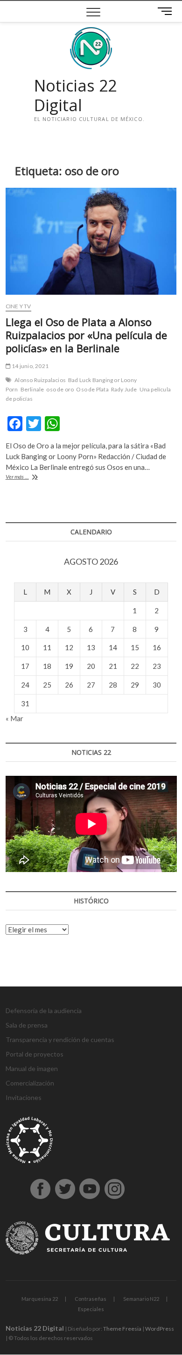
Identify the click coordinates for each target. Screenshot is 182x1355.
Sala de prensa (27, 1025)
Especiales (91, 1309)
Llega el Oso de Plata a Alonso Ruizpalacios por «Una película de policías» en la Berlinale (86, 335)
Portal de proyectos (34, 1054)
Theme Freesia (122, 1328)
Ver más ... (31, 477)
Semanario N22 (141, 1299)
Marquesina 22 (39, 1299)
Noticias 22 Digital (75, 95)
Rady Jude (124, 389)
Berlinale (32, 389)
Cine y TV (18, 306)
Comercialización (30, 1083)
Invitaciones (24, 1097)
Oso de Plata (92, 389)
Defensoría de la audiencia (44, 1010)
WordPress (159, 1328)
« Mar (14, 718)
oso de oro (60, 389)
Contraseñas (90, 1299)
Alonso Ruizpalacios (40, 379)
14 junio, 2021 (30, 365)
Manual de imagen (32, 1068)
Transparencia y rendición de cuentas (60, 1039)
